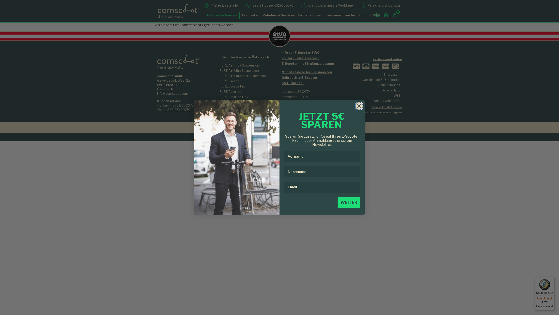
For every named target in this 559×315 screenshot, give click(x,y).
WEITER (348, 202)
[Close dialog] (359, 106)
